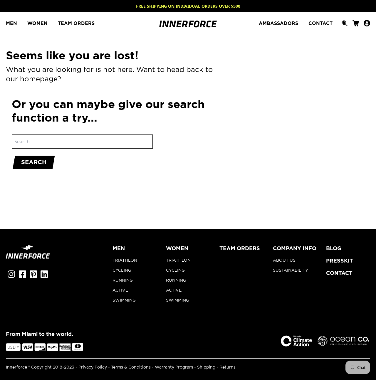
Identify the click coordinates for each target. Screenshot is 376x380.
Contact (339, 273)
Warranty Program (174, 367)
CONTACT (320, 23)
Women (177, 248)
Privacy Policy (92, 367)
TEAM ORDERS (76, 23)
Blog (333, 248)
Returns (227, 367)
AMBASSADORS (279, 23)
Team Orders (239, 248)
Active (120, 290)
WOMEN (38, 23)
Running (123, 280)
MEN (12, 23)
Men (119, 248)
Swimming (124, 300)
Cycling (122, 270)
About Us (284, 260)
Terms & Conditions (131, 367)
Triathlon (125, 260)
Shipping (206, 367)
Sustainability (290, 270)
